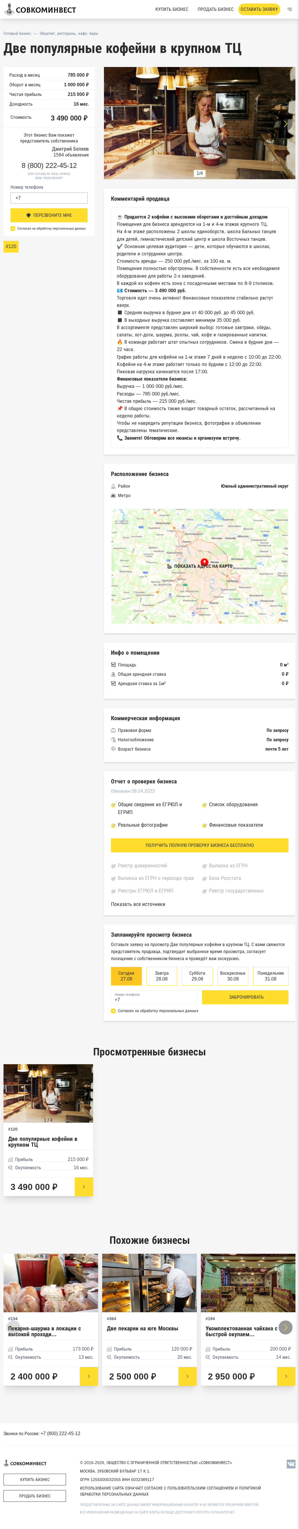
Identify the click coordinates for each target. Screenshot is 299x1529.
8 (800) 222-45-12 (49, 165)
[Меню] (289, 9)
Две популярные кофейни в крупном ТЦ (42, 1142)
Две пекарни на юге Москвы (142, 1328)
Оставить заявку (259, 9)
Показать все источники (138, 904)
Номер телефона (27, 187)
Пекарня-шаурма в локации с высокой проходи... (44, 1331)
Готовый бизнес (17, 33)
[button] (286, 124)
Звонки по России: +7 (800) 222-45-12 (42, 1433)
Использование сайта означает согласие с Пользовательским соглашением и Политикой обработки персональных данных (170, 1491)
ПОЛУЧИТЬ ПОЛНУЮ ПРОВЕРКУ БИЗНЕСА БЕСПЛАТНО (200, 845)
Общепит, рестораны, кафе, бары (69, 33)
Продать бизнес (216, 9)
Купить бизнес (171, 9)
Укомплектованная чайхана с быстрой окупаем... (241, 1331)
